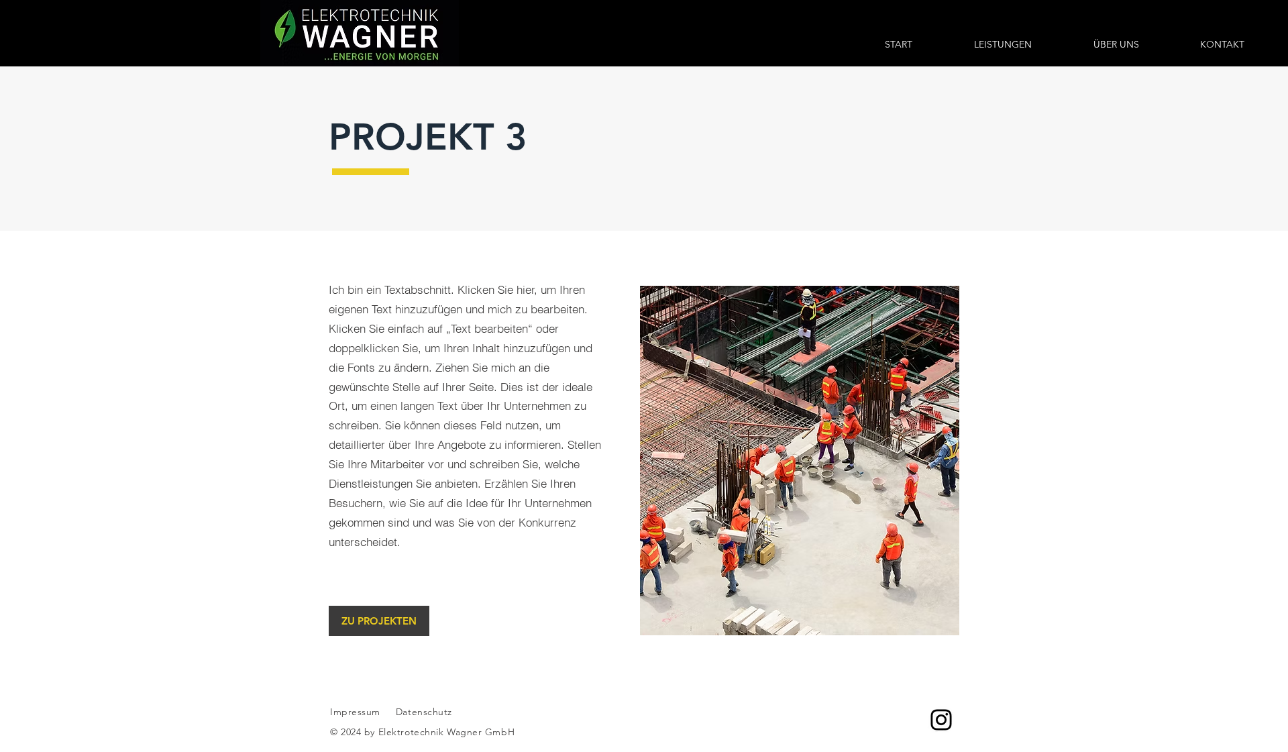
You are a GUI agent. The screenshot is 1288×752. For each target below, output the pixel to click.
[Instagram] (941, 720)
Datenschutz (425, 712)
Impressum (355, 712)
